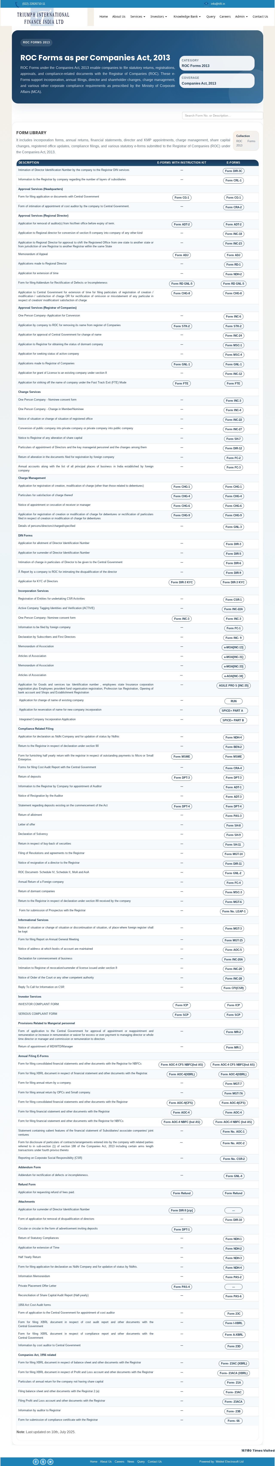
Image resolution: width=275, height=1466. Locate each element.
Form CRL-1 (233, 180)
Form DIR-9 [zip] (182, 1210)
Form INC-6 (233, 316)
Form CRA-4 (234, 768)
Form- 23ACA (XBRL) (234, 1373)
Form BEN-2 (234, 747)
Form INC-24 (233, 335)
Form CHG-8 (182, 293)
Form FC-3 (234, 467)
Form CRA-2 (234, 207)
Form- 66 (234, 1420)
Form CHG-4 (182, 496)
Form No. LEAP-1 (234, 911)
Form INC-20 (233, 969)
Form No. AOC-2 (233, 1143)
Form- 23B (233, 1411)
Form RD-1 (233, 264)
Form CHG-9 (182, 515)
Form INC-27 (233, 429)
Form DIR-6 (233, 563)
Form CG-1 (182, 197)
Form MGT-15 (234, 940)
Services (136, 16)
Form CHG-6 (182, 505)
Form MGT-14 (234, 854)
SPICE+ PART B (234, 720)
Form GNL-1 (182, 364)
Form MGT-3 (233, 928)
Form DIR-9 (233, 572)
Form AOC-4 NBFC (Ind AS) (182, 1122)
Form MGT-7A (234, 1093)
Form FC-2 (234, 458)
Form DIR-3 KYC (182, 582)
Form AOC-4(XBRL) (182, 1074)
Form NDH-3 (234, 1258)
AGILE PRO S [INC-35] (233, 685)
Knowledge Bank (186, 16)
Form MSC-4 (233, 354)
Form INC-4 (233, 410)
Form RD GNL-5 (181, 283)
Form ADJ (181, 255)
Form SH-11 (233, 844)
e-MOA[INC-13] (233, 647)
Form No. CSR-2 (233, 1159)
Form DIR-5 (233, 553)
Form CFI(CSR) (234, 988)
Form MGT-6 (233, 902)
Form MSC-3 (233, 892)
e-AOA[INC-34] (233, 676)
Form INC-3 (233, 400)
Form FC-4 (234, 882)
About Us (118, 16)
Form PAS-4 (182, 1286)
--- (233, 1210)
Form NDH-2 (234, 274)
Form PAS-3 (233, 815)
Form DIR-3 (233, 544)
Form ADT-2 (182, 224)
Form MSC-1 (233, 345)
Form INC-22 (233, 419)
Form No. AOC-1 (233, 1131)
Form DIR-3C (233, 171)
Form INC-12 (233, 373)
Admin (240, 16)
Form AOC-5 (233, 949)
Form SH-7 (233, 439)
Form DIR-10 (233, 1219)
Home (103, 16)
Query (210, 16)
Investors (158, 16)
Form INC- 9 (233, 638)
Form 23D (234, 1346)
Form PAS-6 (233, 1296)
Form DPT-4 (182, 806)
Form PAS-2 (233, 1277)
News (130, 1461)
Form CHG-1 (182, 486)
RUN (234, 701)
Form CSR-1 (234, 599)
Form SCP (182, 1014)
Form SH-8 (233, 825)
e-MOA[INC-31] (233, 657)
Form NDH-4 (234, 737)
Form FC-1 (234, 628)
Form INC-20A (233, 959)
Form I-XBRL (234, 1323)
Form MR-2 (233, 1032)
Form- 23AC (233, 1392)
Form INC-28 (233, 978)
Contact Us (260, 16)
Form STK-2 (182, 326)
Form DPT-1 (182, 1229)
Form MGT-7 (233, 1083)
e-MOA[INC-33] (233, 666)
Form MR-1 (233, 1047)
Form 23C (233, 1313)
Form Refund (182, 1193)
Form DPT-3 (182, 777)
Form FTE (181, 383)
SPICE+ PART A (234, 710)
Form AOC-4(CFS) (181, 1102)
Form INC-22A (233, 609)
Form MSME (182, 756)
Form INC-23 (233, 243)
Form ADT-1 (233, 787)
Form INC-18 (233, 233)
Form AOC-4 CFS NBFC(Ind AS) (182, 1064)
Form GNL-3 (234, 527)
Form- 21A (234, 1382)
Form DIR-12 (233, 448)
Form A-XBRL (234, 1334)
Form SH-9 (233, 835)
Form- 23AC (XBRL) (234, 1363)
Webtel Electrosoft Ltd (229, 1461)
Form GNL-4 (234, 1176)
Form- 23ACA (233, 1401)
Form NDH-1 (234, 1239)
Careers (225, 16)
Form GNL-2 (233, 873)
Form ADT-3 (233, 796)
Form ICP (182, 1005)
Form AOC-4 (181, 1112)
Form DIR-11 (233, 863)
